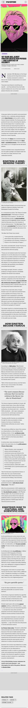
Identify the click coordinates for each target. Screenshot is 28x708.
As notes (7, 628)
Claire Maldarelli (7, 68)
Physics (4, 699)
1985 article (12, 366)
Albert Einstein (9, 118)
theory (11, 138)
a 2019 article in (22, 444)
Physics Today (5, 446)
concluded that (11, 226)
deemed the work (6, 214)
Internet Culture (6, 702)
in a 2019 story (17, 551)
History (12, 699)
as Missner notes (19, 433)
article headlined (19, 218)
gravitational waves (11, 142)
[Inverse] (11, 2)
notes (10, 446)
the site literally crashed (10, 492)
